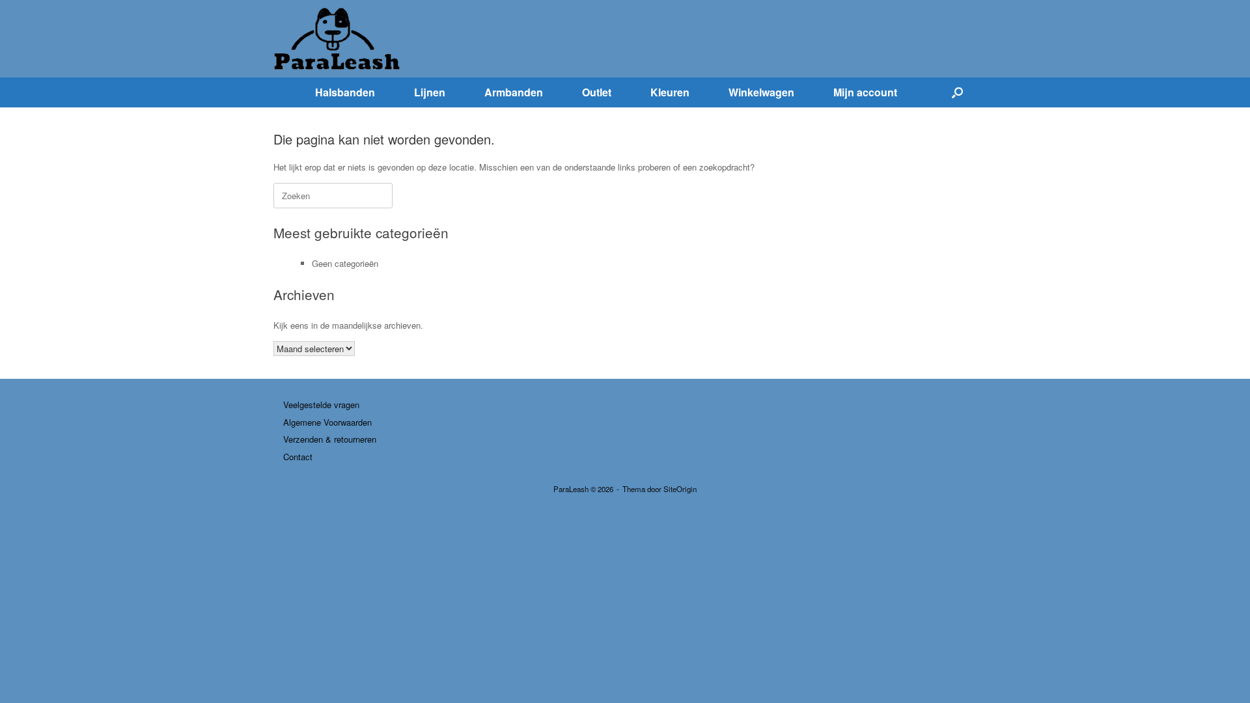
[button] (957, 92)
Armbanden (513, 92)
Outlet (596, 92)
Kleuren (669, 92)
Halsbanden (345, 92)
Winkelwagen (761, 92)
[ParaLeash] (338, 39)
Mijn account (865, 92)
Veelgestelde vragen (321, 404)
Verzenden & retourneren (329, 439)
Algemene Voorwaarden (327, 422)
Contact (297, 456)
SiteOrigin (680, 489)
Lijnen (429, 92)
